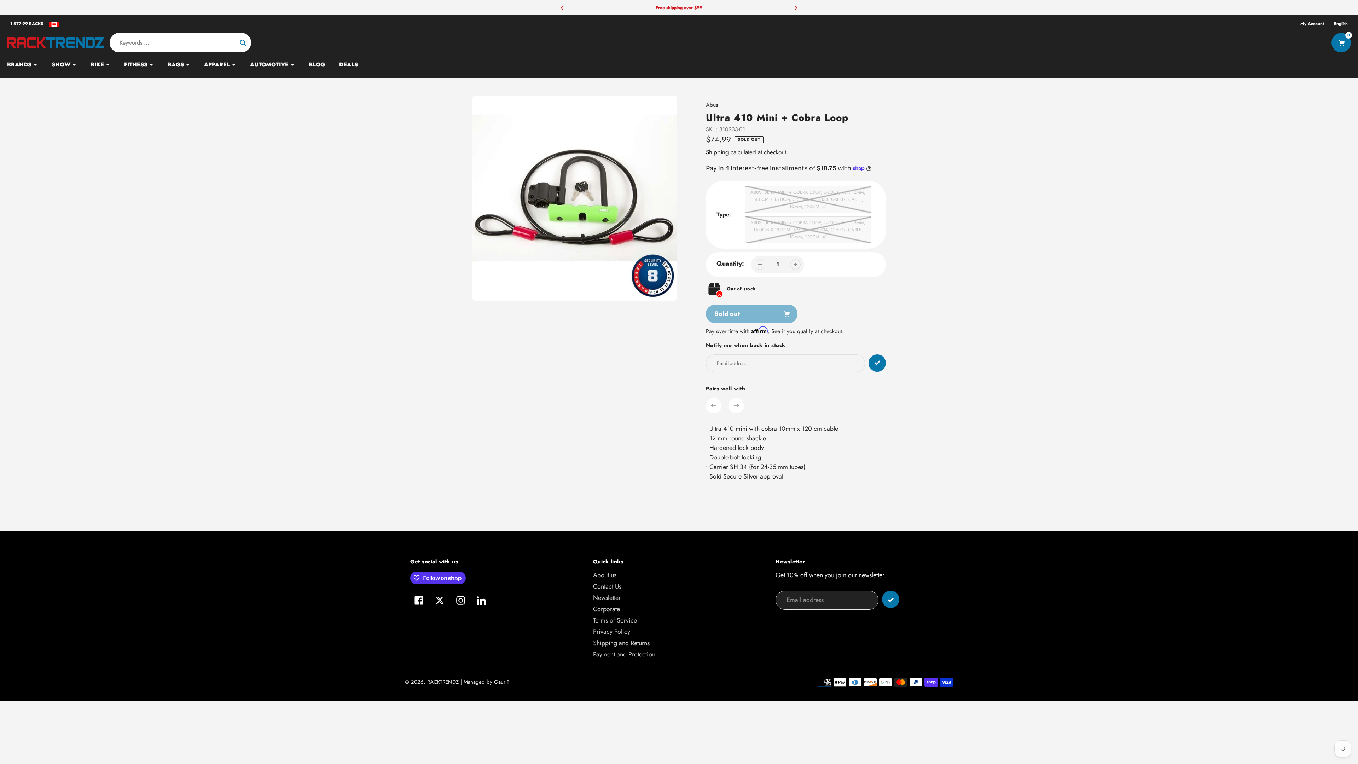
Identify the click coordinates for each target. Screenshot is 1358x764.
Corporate (606, 609)
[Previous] (562, 7)
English (1341, 24)
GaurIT (501, 682)
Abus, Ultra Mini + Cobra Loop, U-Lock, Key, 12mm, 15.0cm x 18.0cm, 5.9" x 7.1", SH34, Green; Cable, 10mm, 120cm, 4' (807, 229)
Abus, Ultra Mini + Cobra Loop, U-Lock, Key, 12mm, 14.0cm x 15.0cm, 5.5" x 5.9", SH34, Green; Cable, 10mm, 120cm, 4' (807, 199)
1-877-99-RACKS (26, 24)
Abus (712, 105)
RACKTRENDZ (443, 682)
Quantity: (730, 263)
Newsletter (607, 597)
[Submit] (890, 599)
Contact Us (607, 586)
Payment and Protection (624, 654)
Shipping (717, 152)
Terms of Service (615, 620)
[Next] (795, 7)
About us (604, 575)
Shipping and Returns (621, 643)
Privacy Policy (611, 631)
